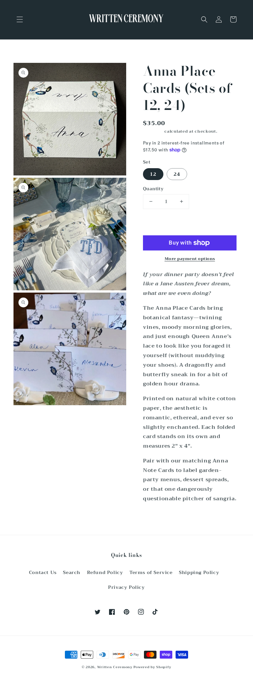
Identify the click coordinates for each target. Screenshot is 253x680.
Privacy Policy (126, 587)
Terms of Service (151, 572)
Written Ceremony (114, 667)
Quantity (153, 189)
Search (71, 572)
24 (177, 174)
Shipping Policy (199, 572)
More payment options (190, 259)
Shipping (153, 131)
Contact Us (43, 572)
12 (153, 174)
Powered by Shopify (152, 667)
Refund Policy (105, 572)
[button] (20, 19)
